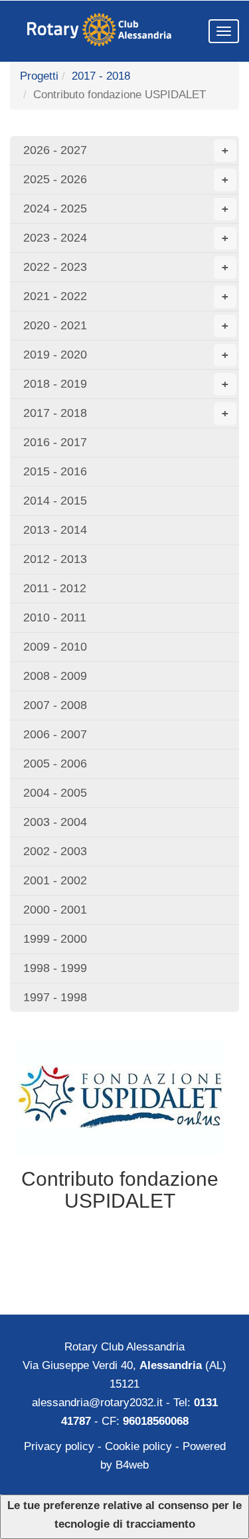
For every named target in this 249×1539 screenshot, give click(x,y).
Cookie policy (138, 1446)
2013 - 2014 (55, 529)
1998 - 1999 (55, 968)
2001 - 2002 (55, 880)
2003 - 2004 (55, 822)
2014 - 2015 (55, 500)
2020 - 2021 (125, 325)
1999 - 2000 (55, 938)
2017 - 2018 (101, 76)
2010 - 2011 (54, 617)
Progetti (39, 76)
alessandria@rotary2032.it (97, 1402)
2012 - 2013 (55, 559)
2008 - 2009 (55, 676)
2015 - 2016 (55, 471)
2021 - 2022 (125, 296)
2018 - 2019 (125, 383)
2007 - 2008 (55, 705)
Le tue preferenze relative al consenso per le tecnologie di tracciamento (124, 1514)
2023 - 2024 (125, 237)
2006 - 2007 (55, 734)
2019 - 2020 (125, 354)
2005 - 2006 (55, 763)
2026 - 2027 (125, 150)
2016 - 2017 (55, 442)
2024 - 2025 (125, 208)
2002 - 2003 (55, 851)
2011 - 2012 (54, 588)
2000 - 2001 (55, 909)
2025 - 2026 (125, 179)
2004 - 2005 (55, 792)
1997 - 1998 (55, 997)
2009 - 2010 (55, 646)
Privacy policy (59, 1446)
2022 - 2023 (125, 267)
